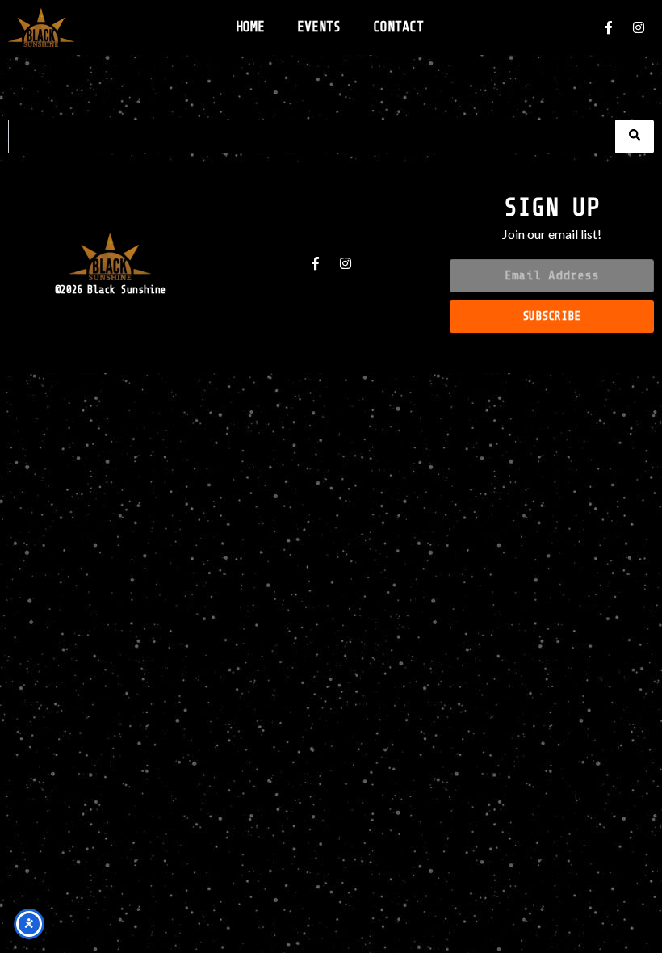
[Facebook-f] (609, 27)
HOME (250, 27)
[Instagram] (639, 27)
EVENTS (319, 27)
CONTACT (398, 27)
